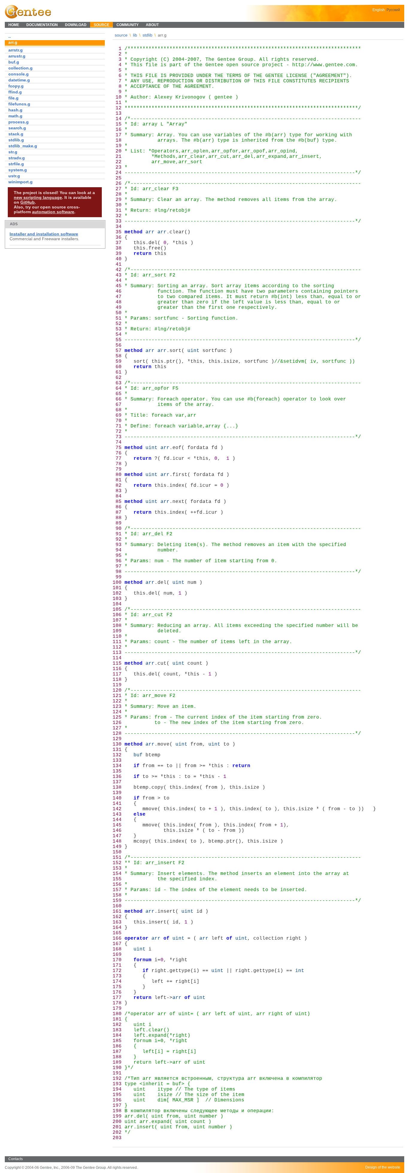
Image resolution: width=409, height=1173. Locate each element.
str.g (12, 151)
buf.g (13, 62)
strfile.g (16, 163)
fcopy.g (16, 86)
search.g (17, 128)
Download (76, 25)
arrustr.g (16, 56)
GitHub (27, 202)
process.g (18, 122)
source (121, 35)
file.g (13, 98)
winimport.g (20, 181)
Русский (393, 10)
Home (13, 25)
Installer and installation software (44, 234)
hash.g (15, 110)
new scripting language (38, 197)
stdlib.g (16, 139)
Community (127, 25)
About (152, 25)
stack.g (15, 133)
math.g (15, 116)
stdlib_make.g (22, 145)
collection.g (20, 68)
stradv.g (16, 157)
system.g (17, 169)
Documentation (42, 25)
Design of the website (382, 1167)
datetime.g (19, 80)
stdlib (147, 35)
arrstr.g (15, 50)
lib (135, 35)
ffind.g (15, 92)
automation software (53, 211)
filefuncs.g (19, 104)
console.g (18, 74)
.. (9, 36)
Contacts (15, 1159)
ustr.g (14, 175)
